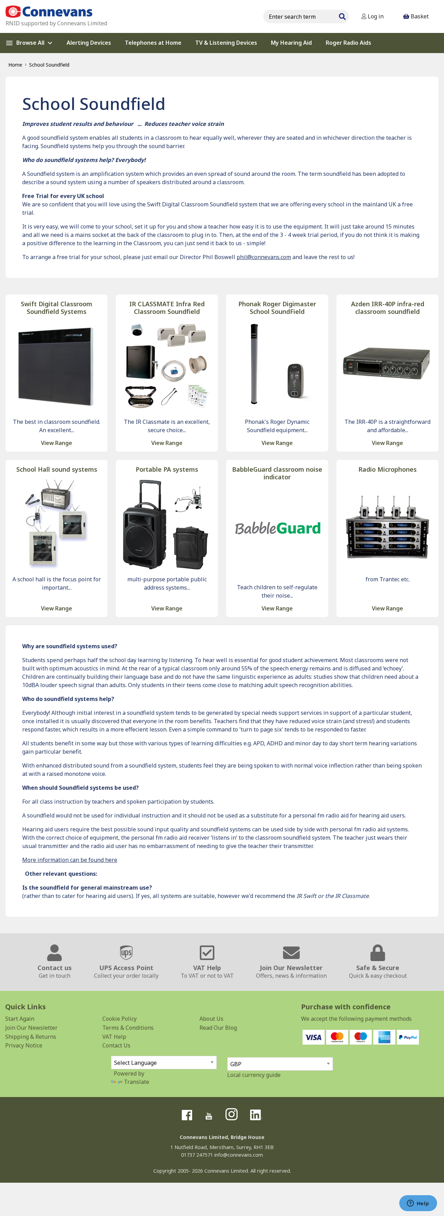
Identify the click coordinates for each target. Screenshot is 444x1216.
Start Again (19, 1018)
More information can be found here (69, 860)
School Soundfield (49, 64)
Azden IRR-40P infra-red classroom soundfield (387, 308)
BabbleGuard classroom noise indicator (277, 473)
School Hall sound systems (56, 469)
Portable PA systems (167, 469)
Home (15, 64)
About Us (211, 1018)
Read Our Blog (218, 1027)
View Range (56, 443)
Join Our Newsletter (31, 1027)
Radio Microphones (387, 469)
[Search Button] (342, 16)
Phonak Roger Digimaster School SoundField (277, 308)
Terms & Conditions (128, 1027)
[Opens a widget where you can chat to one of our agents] (418, 1204)
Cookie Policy (119, 1018)
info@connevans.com (238, 1154)
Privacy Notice (23, 1045)
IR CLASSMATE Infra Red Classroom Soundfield (167, 308)
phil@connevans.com (264, 257)
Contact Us (116, 1045)
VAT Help (114, 1037)
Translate (136, 1082)
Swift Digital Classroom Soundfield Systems (56, 308)
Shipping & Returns (30, 1037)
